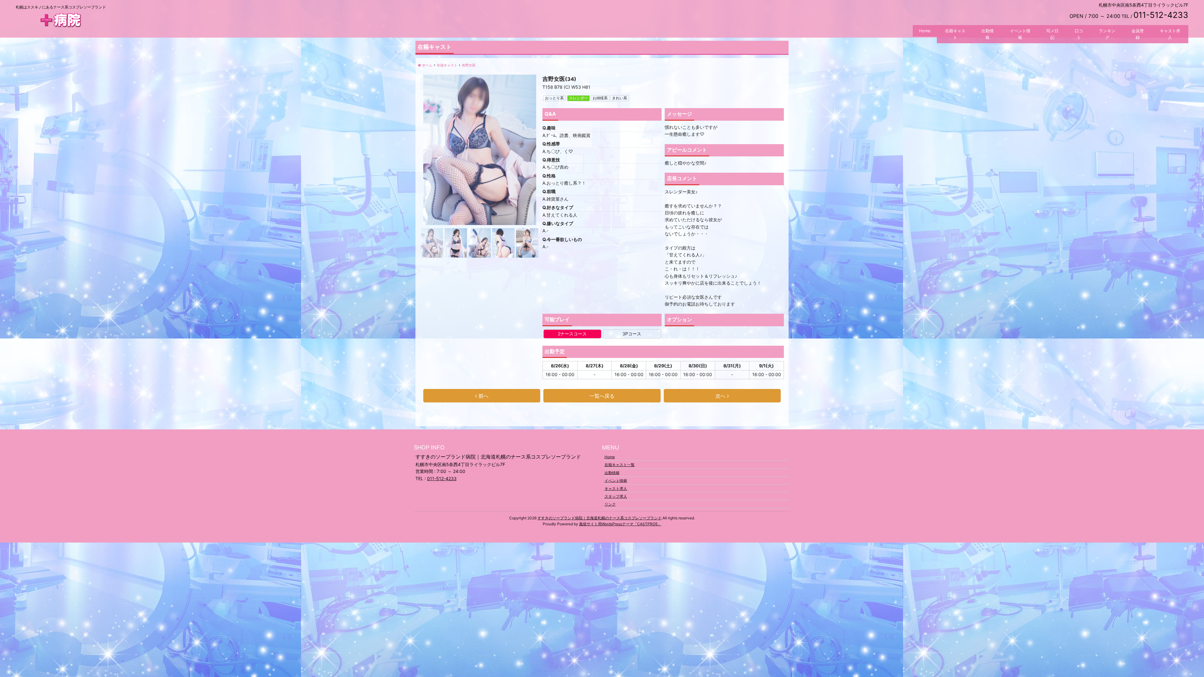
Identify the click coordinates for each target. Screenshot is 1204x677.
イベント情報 (1020, 34)
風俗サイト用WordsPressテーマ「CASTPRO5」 (620, 524)
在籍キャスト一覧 (620, 464)
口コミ (1079, 34)
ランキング (1107, 34)
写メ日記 (1052, 34)
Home (925, 30)
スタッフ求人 (616, 496)
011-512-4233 (442, 478)
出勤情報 (987, 34)
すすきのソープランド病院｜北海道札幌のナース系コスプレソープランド (599, 518)
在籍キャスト (955, 34)
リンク (610, 504)
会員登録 (1138, 34)
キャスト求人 (1170, 34)
